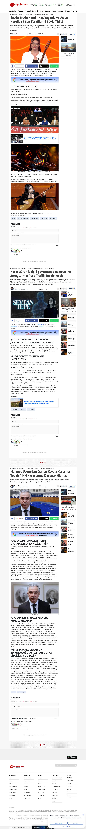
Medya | (67, 11)
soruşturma (14, 326)
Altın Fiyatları (27, 781)
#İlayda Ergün (53, 218)
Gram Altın (49, 4)
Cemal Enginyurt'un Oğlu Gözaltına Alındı (71, 352)
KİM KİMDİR (20, 14)
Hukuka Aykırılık (13, 786)
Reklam (11, 781)
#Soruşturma (15, 409)
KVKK (10, 798)
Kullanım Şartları (13, 789)
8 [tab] (72, 311)
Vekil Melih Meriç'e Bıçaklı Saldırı (71, 345)
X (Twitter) (69, 792)
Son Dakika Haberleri (57, 778)
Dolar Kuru (40, 781)
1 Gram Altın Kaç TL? (57, 786)
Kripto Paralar (27, 784)
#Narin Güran (31, 409)
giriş (23, 227)
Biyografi (40, 784)
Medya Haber (14, 14)
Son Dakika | (13, 11)
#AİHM (13, 692)
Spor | (42, 11)
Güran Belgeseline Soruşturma (71, 39)
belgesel (41, 326)
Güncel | (28, 11)
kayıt (31, 227)
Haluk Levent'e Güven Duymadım (68, 309)
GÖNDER (56, 245)
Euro (40, 4)
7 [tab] (70, 311)
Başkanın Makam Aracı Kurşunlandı (71, 338)
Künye (10, 778)
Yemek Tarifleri (41, 789)
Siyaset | (47, 11)
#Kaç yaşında (44, 218)
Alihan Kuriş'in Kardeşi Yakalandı (71, 324)
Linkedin (69, 797)
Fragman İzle (41, 795)
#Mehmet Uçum (21, 692)
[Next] (72, 56)
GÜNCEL (20, 268)
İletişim (11, 784)
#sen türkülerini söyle (23, 218)
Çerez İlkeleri (12, 795)
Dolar (33, 4)
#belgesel (22, 409)
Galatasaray (55, 792)
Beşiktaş (54, 798)
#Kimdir (13, 218)
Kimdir (53, 801)
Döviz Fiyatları (27, 778)
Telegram (69, 795)
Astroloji (25, 789)
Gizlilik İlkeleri (12, 792)
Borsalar (26, 786)
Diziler (39, 798)
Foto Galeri (69, 783)
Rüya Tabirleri (41, 792)
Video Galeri (69, 786)
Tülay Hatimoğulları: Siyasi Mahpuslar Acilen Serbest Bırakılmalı (71, 331)
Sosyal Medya (70, 780)
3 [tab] (64, 311)
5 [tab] (67, 311)
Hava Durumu (27, 792)
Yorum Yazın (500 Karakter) (17, 233)
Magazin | (61, 11)
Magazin (40, 778)
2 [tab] (62, 311)
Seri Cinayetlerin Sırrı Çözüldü (71, 317)
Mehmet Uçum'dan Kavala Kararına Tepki (71, 294)
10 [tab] (75, 311)
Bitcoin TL (59, 4)
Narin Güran (41, 324)
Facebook (69, 789)
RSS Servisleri (27, 798)
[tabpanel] (68, 51)
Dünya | (54, 11)
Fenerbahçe (55, 795)
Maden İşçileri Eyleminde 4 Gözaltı (68, 54)
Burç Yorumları (41, 786)
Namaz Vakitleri (27, 795)
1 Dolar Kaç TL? (56, 789)
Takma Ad (13, 226)
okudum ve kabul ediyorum (24, 245)
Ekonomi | (35, 11)
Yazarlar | (21, 11)
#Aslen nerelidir (34, 218)
